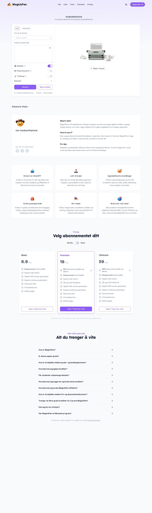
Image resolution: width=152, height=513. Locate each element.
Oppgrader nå (137, 4)
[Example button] (50, 48)
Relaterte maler (20, 106)
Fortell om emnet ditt (21, 43)
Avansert (17, 81)
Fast (17, 27)
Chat (65, 4)
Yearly (82, 243)
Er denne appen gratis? (49, 356)
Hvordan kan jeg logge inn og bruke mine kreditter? (61, 382)
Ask (59, 4)
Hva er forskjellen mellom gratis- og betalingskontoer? (62, 362)
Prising (90, 4)
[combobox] (33, 38)
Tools (72, 4)
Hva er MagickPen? (47, 350)
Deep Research (22, 71)
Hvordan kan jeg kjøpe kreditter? (53, 369)
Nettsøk (19, 66)
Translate (81, 4)
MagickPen (19, 4)
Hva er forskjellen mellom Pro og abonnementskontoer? (63, 394)
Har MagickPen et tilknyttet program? (55, 413)
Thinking (20, 76)
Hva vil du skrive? (20, 33)
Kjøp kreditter (45, 87)
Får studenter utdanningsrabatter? (54, 375)
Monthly (70, 243)
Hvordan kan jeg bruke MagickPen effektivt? (58, 388)
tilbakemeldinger (94, 420)
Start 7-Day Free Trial (37, 309)
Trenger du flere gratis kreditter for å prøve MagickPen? (63, 401)
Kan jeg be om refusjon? (49, 407)
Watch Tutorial (98, 68)
